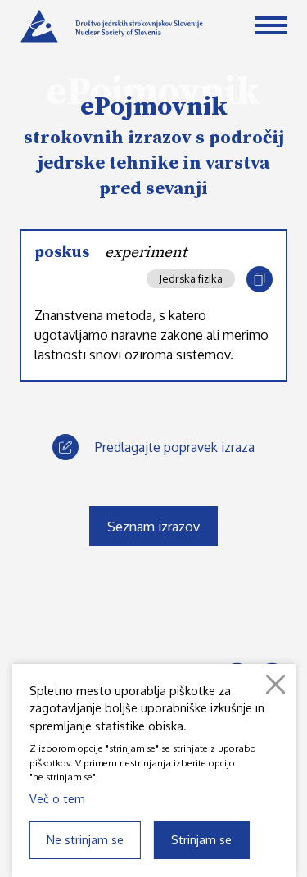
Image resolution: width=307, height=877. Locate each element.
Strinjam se (201, 839)
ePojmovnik (154, 107)
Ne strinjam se (85, 839)
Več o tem (57, 798)
